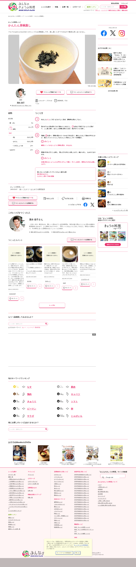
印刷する (88, 198)
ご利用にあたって (102, 487)
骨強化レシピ (11, 524)
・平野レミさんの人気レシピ (16, 497)
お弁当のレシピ (58, 509)
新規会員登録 (115, 3)
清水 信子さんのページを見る (40, 232)
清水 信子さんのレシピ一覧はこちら (64, 232)
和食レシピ (57, 520)
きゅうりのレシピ (59, 481)
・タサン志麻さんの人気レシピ (16, 490)
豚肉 (73, 387)
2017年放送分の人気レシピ (81, 502)
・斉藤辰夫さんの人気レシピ (16, 486)
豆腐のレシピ (57, 483)
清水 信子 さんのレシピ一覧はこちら (21, 105)
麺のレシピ (57, 506)
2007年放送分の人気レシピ (81, 479)
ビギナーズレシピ (32, 481)
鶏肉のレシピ (57, 493)
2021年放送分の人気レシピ (81, 511)
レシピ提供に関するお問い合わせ (107, 505)
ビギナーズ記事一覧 (33, 483)
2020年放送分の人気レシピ (81, 509)
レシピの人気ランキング (14, 510)
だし (12, 129)
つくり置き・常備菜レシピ (61, 515)
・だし (10, 127)
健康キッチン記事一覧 (14, 529)
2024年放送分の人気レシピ (81, 518)
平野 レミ (97, 10)
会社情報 (100, 494)
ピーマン (31, 409)
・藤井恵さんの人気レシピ (15, 499)
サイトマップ (101, 496)
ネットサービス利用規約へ (64, 553)
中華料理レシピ (58, 525)
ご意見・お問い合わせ (104, 500)
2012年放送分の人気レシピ (81, 490)
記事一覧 (65, 7)
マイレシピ (124, 3)
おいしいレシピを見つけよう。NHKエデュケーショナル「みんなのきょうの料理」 (21, 6)
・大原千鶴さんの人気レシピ (16, 483)
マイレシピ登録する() (52, 92)
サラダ (30, 416)
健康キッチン (91, 7)
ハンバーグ (104, 10)
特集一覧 (30, 497)
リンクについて (102, 498)
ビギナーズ (77, 7)
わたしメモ (50, 198)
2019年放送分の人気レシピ (81, 506)
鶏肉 (29, 394)
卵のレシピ (57, 486)
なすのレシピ (57, 474)
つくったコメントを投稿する (24, 203)
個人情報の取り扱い (103, 491)
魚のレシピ (57, 488)
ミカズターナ (85, 279)
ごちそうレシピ (58, 511)
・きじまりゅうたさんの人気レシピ (17, 504)
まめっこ (48, 281)
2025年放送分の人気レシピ (81, 520)
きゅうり (31, 401)
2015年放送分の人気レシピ (81, 497)
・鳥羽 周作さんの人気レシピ (16, 493)
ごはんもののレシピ (59, 504)
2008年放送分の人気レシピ (81, 481)
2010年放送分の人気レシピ (81, 486)
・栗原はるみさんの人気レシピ (16, 479)
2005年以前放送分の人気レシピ (82, 474)
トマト (74, 401)
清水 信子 (21, 103)
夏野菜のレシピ (58, 502)
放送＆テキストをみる (113, 244)
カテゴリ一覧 (11, 474)
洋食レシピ (57, 522)
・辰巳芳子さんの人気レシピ (16, 495)
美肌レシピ (11, 522)
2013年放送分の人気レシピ (81, 493)
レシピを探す (46, 7)
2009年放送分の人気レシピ (81, 483)
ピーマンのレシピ (59, 479)
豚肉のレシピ (57, 495)
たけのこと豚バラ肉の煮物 (45, 176)
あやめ (29, 281)
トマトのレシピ (58, 477)
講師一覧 (10, 477)
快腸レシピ (11, 526)
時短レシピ (57, 513)
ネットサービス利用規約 (81, 545)
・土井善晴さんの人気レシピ (16, 481)
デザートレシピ (58, 518)
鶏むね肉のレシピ (59, 490)
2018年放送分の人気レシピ (81, 504)
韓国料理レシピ (58, 527)
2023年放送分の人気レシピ (81, 515)
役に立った (14, 298)
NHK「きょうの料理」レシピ (82, 527)
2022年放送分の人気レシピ (81, 513)
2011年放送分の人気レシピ (81, 488)
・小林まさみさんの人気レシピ (16, 502)
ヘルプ (99, 484)
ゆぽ (64, 283)
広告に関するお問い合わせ (105, 503)
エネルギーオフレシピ (14, 520)
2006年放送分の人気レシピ (81, 477)
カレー (24, 327)
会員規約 (100, 489)
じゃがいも (76, 416)
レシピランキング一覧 (121, 210)
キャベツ (75, 394)
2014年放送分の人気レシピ (81, 495)
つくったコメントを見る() (82, 92)
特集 (56, 7)
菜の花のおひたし (42, 174)
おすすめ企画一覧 (113, 90)
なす (29, 387)
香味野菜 (37, 327)
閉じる (77, 553)
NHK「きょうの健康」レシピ (82, 533)
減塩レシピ (11, 517)
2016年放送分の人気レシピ (81, 499)
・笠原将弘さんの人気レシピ (16, 488)
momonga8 (12, 294)
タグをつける (69, 198)
